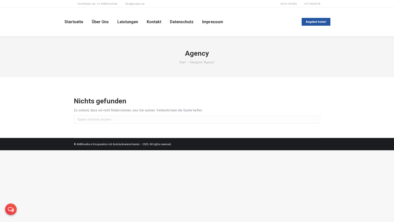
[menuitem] (74, 21)
